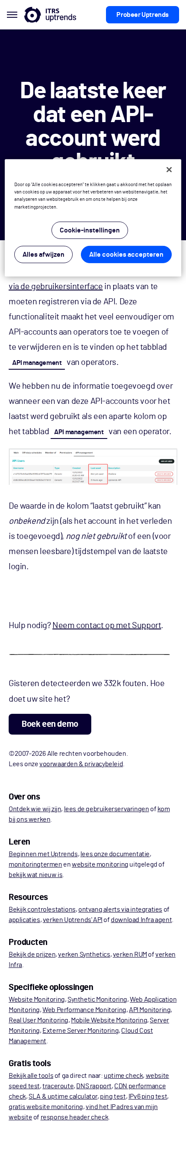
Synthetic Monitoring (97, 999)
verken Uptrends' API (73, 919)
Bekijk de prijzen (32, 954)
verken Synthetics (84, 954)
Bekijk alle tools (31, 1075)
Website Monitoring (37, 999)
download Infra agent (141, 919)
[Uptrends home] (50, 14)
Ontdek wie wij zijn (35, 809)
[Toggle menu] (12, 14)
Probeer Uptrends (142, 14)
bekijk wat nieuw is (35, 874)
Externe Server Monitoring (80, 1030)
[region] (93, 217)
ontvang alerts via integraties (120, 909)
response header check (75, 1117)
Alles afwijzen (43, 254)
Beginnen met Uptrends (43, 854)
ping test (112, 1096)
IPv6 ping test (147, 1096)
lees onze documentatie (115, 854)
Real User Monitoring (38, 1020)
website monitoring (100, 864)
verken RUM (130, 954)
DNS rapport (94, 1086)
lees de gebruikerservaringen (106, 809)
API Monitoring (149, 1009)
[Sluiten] (169, 169)
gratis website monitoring (46, 1106)
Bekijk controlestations (42, 909)
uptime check (123, 1075)
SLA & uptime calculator (63, 1096)
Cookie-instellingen (90, 229)
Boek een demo (50, 724)
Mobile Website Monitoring (109, 1020)
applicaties (24, 919)
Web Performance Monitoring (84, 1009)
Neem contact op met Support (106, 625)
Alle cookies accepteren (126, 254)
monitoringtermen (35, 864)
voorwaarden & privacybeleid (81, 764)
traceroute (58, 1086)
